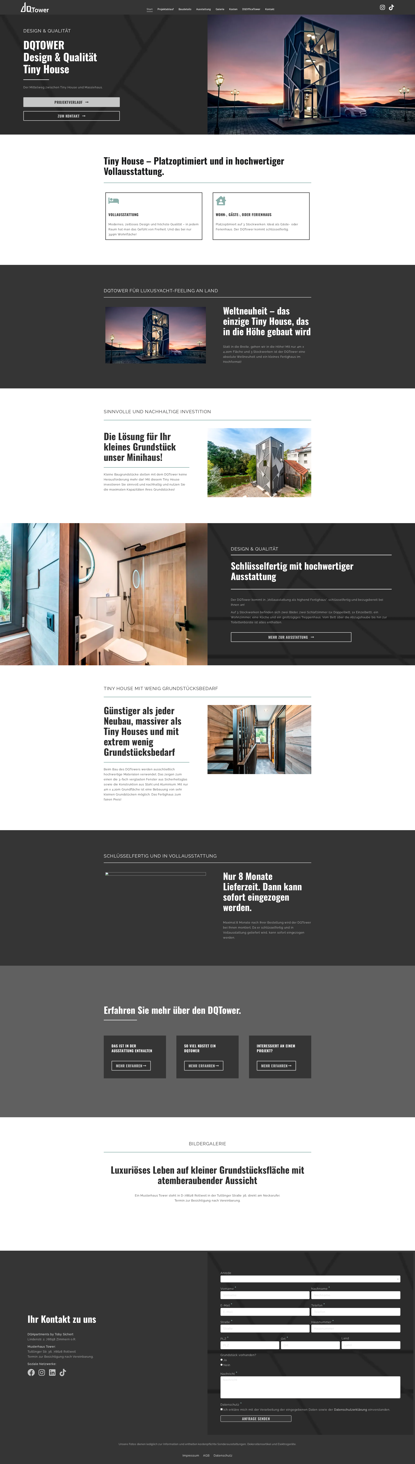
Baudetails (185, 9)
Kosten (233, 9)
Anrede (225, 1273)
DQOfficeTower (251, 9)
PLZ (223, 1338)
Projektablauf (166, 9)
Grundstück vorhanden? (238, 1355)
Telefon (317, 1305)
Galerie (220, 9)
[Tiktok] (391, 7)
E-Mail (225, 1305)
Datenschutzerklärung (350, 1409)
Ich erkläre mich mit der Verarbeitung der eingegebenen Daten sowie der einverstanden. (306, 1409)
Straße (225, 1322)
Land (345, 1338)
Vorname (227, 1288)
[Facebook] (31, 1372)
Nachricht (228, 1373)
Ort (283, 1338)
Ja (225, 1360)
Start (150, 9)
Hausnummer (321, 1322)
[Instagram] (382, 7)
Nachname (319, 1288)
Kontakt (269, 9)
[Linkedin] (52, 1372)
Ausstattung (203, 9)
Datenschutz (230, 1404)
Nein (226, 1365)
